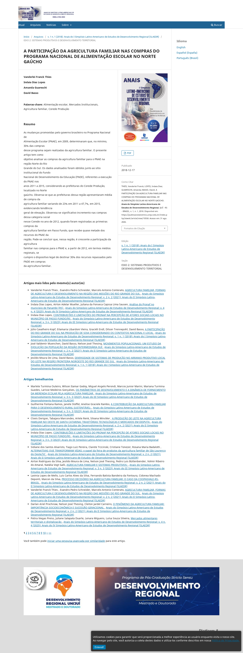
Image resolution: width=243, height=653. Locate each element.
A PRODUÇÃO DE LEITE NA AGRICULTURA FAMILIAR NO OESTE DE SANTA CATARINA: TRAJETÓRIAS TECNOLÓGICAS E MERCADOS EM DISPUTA (96, 420)
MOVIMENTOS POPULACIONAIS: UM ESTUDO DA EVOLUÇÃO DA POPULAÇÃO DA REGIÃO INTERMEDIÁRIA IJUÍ (96, 345)
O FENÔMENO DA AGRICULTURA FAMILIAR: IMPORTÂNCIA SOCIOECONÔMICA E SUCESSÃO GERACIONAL (97, 505)
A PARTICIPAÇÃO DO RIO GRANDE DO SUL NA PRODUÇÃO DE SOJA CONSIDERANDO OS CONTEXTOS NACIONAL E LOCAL (98, 331)
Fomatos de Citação (134, 228)
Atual (21, 25)
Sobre (65, 25)
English (181, 47)
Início (26, 36)
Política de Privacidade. (225, 640)
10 (44, 533)
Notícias (51, 25)
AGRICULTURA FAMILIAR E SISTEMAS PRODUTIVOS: (97, 465)
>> (50, 533)
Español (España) (187, 52)
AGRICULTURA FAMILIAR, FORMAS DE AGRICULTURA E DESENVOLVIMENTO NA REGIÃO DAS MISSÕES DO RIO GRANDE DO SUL (98, 291)
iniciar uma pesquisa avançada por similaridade (76, 541)
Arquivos (35, 25)
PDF (128, 153)
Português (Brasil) (187, 58)
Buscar (217, 25)
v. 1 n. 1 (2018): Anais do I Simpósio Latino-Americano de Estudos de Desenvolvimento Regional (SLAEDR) (103, 36)
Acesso (221, 2)
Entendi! (99, 647)
